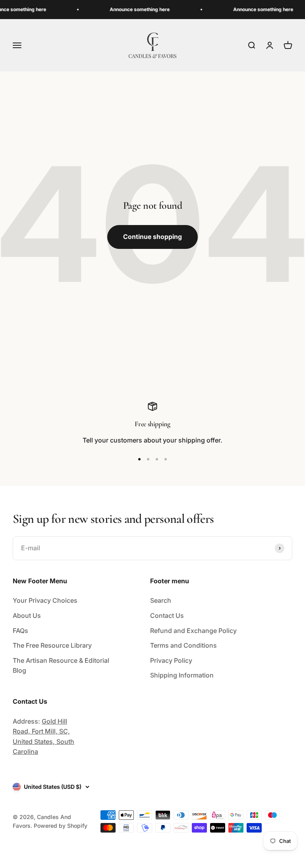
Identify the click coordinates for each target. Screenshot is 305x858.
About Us (27, 615)
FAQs (20, 631)
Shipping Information (182, 675)
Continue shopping (152, 237)
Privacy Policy (171, 660)
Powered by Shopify (60, 825)
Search (160, 600)
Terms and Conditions (183, 645)
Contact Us (167, 615)
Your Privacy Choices (45, 600)
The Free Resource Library (52, 645)
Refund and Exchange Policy (193, 631)
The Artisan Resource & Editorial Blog (61, 665)
